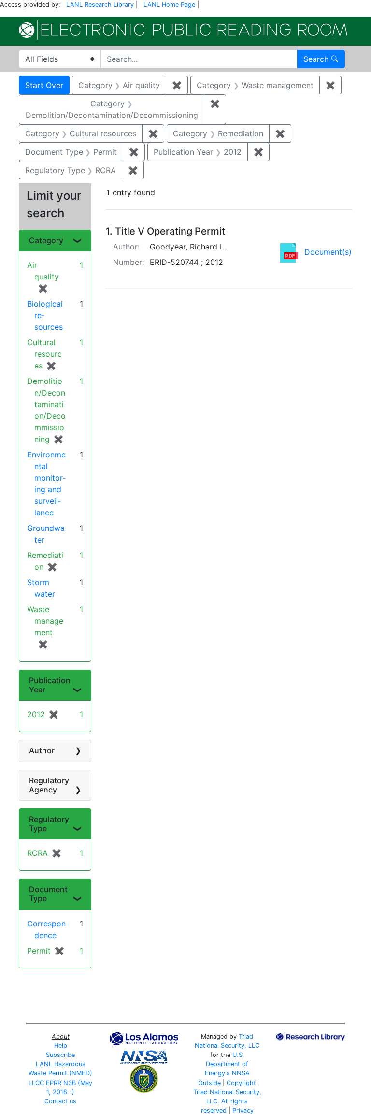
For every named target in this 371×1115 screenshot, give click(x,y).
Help (60, 1045)
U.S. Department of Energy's (227, 1064)
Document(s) (328, 252)
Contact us (60, 1101)
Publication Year (50, 684)
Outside (209, 1082)
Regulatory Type (49, 823)
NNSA (241, 1073)
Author (42, 750)
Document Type (48, 893)
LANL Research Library (100, 4)
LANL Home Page (169, 4)
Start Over (44, 85)
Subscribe (60, 1054)
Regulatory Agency (49, 785)
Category (46, 240)
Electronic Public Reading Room (183, 30)
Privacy (243, 1110)
